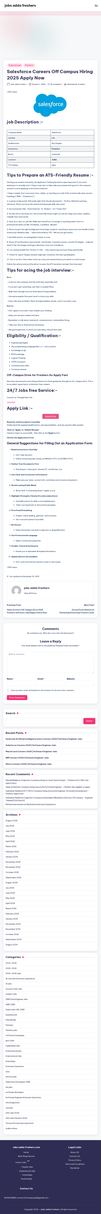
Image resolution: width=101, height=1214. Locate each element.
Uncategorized (12, 1102)
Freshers (29, 65)
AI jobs (9, 984)
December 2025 (13, 862)
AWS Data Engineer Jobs (17, 999)
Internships (10, 1061)
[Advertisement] (50, 35)
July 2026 (10, 826)
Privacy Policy (75, 1160)
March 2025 (11, 908)
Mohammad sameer (15, 804)
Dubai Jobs (15, 1009)
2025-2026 (11, 968)
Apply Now (50, 416)
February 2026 (12, 852)
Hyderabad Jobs (13, 1046)
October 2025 (12, 872)
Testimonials (26, 1179)
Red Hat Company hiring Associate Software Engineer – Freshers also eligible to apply (51, 787)
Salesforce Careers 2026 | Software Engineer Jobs (31, 745)
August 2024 (12, 945)
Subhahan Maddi (13, 791)
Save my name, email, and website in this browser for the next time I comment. (42, 690)
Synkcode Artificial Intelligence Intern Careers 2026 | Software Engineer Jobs (44, 739)
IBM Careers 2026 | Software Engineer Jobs (27, 758)
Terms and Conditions (75, 1164)
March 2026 (11, 846)
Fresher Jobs (27, 1167)
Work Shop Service (26, 1156)
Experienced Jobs (27, 1171)
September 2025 (13, 877)
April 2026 (10, 841)
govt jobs (10, 1040)
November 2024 (13, 929)
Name (10, 679)
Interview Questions (15, 1066)
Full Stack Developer (15, 1035)
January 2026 (12, 857)
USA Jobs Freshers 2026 (16, 1118)
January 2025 (12, 919)
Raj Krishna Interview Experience (41, 804)
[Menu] (96, 5)
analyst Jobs (11, 994)
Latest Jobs (21, 1162)
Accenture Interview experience (20, 978)
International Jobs (14, 1056)
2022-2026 (11, 963)
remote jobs (11, 1077)
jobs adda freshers (20, 5)
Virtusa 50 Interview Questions (20, 1123)
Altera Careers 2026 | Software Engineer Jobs (29, 764)
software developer (15, 1092)
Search (10, 713)
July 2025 (10, 888)
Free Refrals (11, 1020)
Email (41, 679)
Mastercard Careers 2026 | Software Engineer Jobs (31, 751)
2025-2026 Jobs (13, 973)
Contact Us (74, 1156)
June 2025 (10, 893)
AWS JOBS (10, 1004)
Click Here (11, 402)
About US (74, 1152)
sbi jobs (9, 1087)
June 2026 (10, 831)
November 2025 (13, 867)
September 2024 (13, 939)
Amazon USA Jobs (14, 989)
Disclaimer (74, 1168)
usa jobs (9, 1108)
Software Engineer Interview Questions (23, 1097)
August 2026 (11, 820)
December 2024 (13, 924)
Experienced (15, 65)
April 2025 (10, 903)
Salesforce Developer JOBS (18, 1082)
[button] (30, 593)
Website (71, 679)
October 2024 (12, 934)
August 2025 (11, 882)
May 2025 (10, 898)
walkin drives (11, 1128)
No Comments (56, 84)
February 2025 (12, 914)
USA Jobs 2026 (12, 1113)
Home (26, 1152)
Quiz (8, 1071)
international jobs (13, 1051)
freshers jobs (11, 1030)
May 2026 (10, 836)
